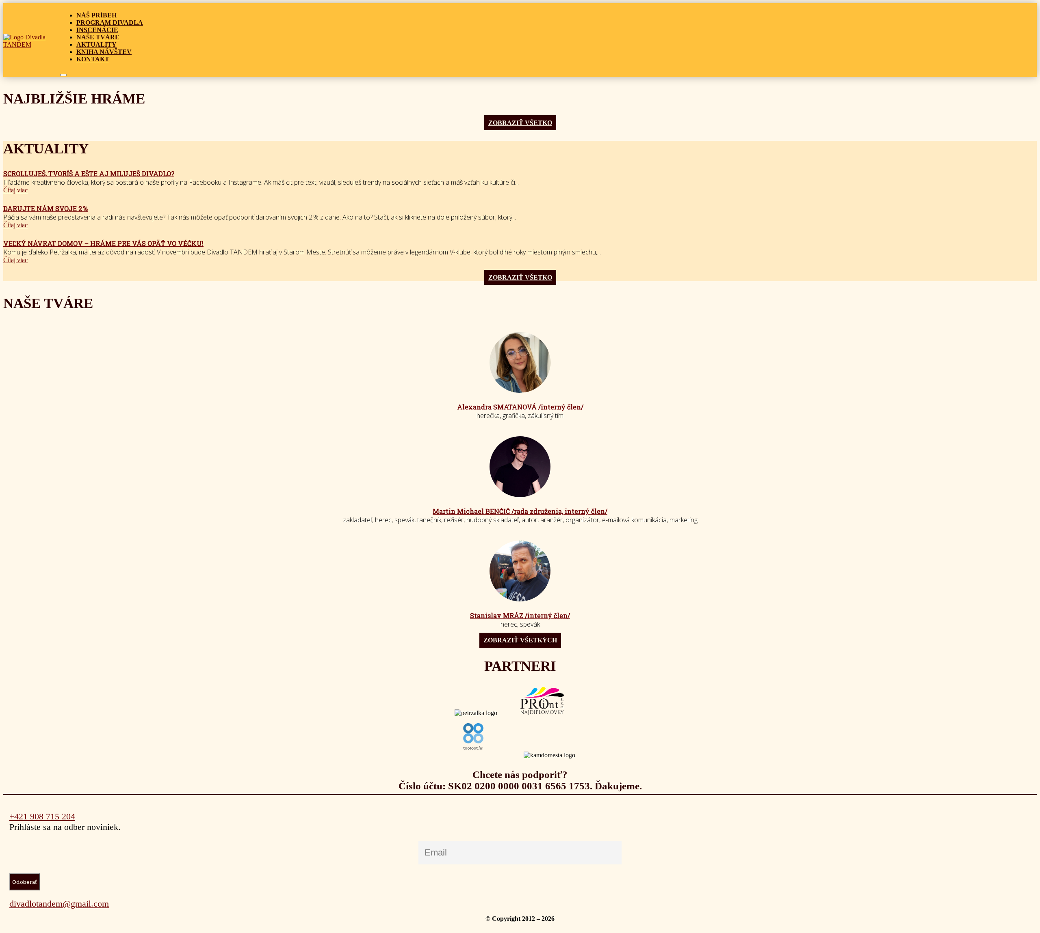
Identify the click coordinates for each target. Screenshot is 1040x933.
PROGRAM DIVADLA (109, 22)
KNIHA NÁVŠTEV (104, 51)
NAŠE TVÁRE (97, 37)
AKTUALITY (96, 44)
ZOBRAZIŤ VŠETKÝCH (520, 640)
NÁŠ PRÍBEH (96, 15)
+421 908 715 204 (42, 816)
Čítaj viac (15, 190)
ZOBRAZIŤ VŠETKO (520, 122)
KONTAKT (92, 59)
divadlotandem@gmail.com (59, 904)
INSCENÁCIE (97, 29)
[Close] (63, 75)
